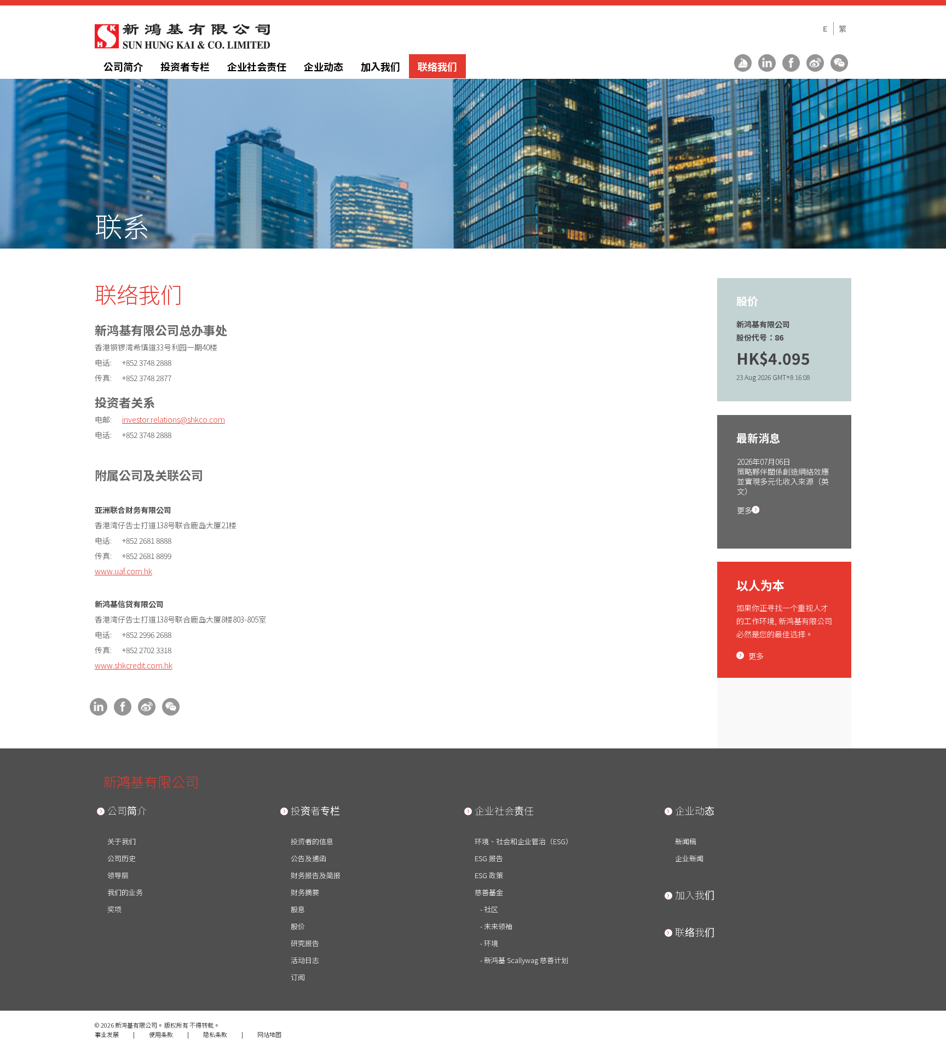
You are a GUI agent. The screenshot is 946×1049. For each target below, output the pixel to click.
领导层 (118, 875)
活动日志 (305, 960)
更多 (746, 510)
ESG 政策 (489, 875)
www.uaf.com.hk (123, 571)
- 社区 (489, 909)
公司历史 (121, 858)
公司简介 (123, 66)
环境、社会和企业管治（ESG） (524, 841)
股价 (298, 926)
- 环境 (489, 943)
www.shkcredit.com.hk (133, 665)
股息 (298, 909)
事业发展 (107, 1034)
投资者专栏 (185, 66)
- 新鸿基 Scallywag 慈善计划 (524, 960)
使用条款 (161, 1034)
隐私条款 (215, 1034)
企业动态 (323, 66)
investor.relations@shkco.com (173, 419)
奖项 (114, 909)
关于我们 (121, 841)
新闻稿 (685, 841)
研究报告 (305, 943)
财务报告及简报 (316, 875)
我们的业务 (125, 892)
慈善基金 (489, 892)
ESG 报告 (489, 858)
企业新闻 (689, 858)
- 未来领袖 (496, 926)
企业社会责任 (256, 66)
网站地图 (269, 1034)
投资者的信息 (312, 841)
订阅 (298, 977)
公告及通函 (308, 858)
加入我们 (380, 66)
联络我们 (437, 66)
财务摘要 (305, 892)
